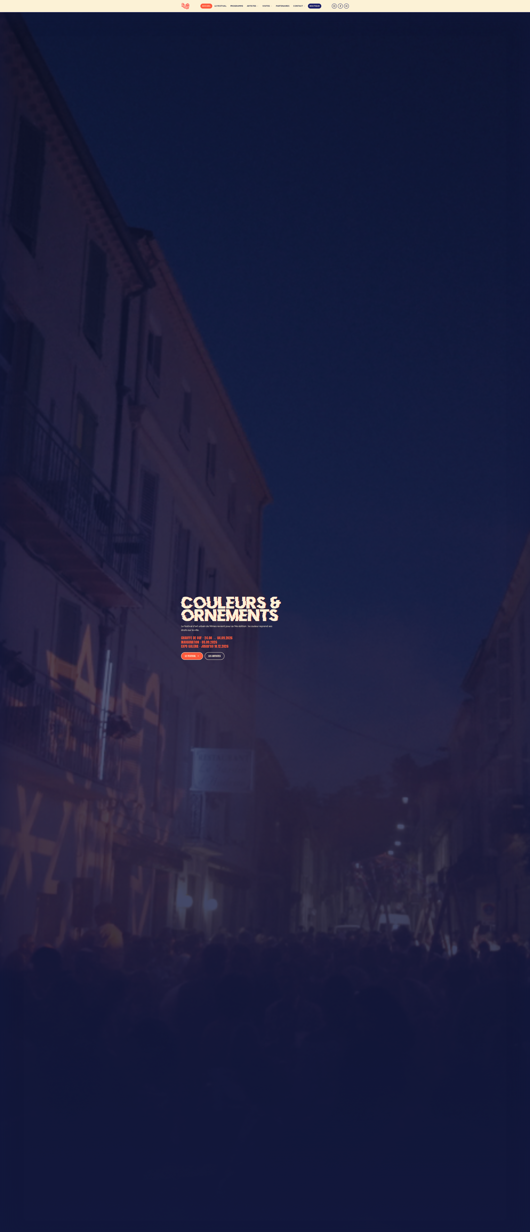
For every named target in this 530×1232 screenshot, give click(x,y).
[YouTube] (346, 6)
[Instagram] (334, 6)
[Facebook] (340, 6)
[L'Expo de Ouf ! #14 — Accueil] (185, 6)
